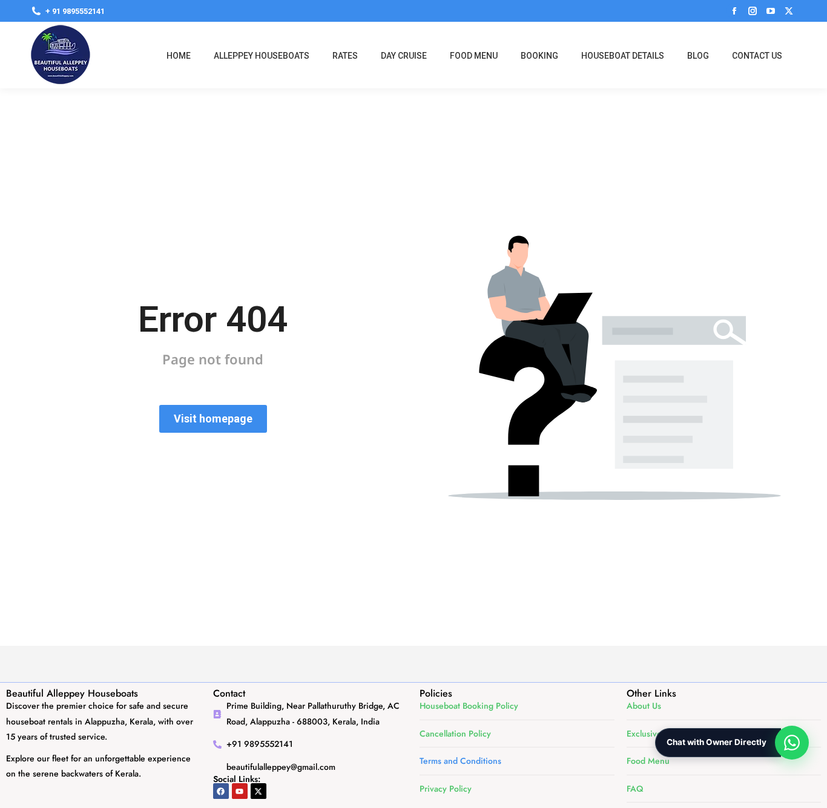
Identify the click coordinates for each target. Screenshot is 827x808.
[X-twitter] (258, 791)
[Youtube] (240, 791)
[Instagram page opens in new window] (752, 11)
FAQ (635, 789)
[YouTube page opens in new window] (771, 11)
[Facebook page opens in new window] (734, 11)
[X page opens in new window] (789, 11)
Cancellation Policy (455, 734)
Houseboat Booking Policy (469, 706)
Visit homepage (213, 418)
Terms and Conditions (460, 761)
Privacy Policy (446, 789)
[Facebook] (221, 791)
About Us (644, 706)
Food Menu (648, 761)
